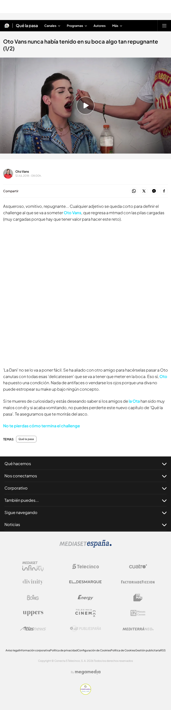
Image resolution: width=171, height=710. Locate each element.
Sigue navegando (20, 512)
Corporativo (16, 487)
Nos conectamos (20, 475)
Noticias (12, 524)
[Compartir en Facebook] (164, 191)
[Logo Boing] (33, 597)
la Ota (134, 401)
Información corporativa (34, 650)
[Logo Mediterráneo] (138, 628)
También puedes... (21, 500)
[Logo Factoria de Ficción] (138, 582)
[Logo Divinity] (33, 582)
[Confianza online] (85, 693)
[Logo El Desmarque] (85, 581)
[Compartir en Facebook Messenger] (154, 191)
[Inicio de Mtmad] (6, 25)
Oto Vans (22, 171)
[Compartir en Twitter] (144, 191)
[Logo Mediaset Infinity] (33, 566)
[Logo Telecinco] (85, 566)
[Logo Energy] (85, 597)
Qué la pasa (27, 26)
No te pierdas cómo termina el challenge (41, 425)
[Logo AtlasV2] (33, 628)
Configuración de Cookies (94, 650)
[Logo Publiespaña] (85, 628)
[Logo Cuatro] (138, 566)
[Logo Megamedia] (87, 672)
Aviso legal (12, 650)
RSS (163, 650)
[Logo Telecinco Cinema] (85, 613)
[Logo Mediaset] (85, 546)
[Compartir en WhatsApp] (134, 191)
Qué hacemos (17, 463)
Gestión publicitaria (147, 650)
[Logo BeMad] (138, 597)
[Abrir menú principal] (164, 25)
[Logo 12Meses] (137, 613)
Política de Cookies (123, 650)
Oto (163, 376)
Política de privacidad (63, 650)
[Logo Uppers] (33, 613)
